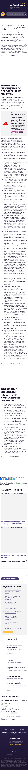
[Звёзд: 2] (8, 483)
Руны (8, 690)
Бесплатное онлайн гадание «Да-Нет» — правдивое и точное (13, 591)
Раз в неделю (6, 705)
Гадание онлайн (12, 639)
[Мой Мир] (6, 479)
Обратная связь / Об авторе (14, 730)
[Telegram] (14, 479)
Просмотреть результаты (14, 716)
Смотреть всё (8, 632)
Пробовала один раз (8, 708)
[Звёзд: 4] (19, 483)
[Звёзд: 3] (13, 483)
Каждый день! (6, 703)
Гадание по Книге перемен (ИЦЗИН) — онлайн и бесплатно (13, 597)
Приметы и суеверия (13, 676)
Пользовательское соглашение (15, 744)
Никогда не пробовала (8, 711)
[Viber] (8, 479)
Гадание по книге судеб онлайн (12, 622)
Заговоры (10, 654)
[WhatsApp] (10, 479)
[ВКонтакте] (1, 479)
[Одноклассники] (3, 479)
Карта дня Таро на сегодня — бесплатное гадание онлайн (13, 627)
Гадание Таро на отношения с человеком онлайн (13, 607)
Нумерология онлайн (14, 683)
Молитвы (10, 660)
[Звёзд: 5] (24, 483)
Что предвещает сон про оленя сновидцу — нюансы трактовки (13, 522)
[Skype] (12, 479)
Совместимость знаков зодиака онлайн (14, 646)
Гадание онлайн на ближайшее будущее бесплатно (11, 617)
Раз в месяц (5, 706)
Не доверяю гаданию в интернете (12, 709)
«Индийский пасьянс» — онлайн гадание (12, 602)
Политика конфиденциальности (14, 732)
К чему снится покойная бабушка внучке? (13, 556)
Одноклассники (15, 751)
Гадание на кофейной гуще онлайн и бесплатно (13, 612)
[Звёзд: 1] (3, 483)
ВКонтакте (12, 751)
